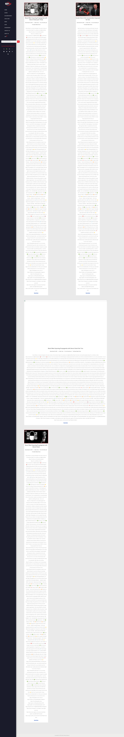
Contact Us (7, 30)
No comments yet (43, 22)
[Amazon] (12, 52)
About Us (7, 33)
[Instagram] (9, 49)
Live (5, 36)
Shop (6, 24)
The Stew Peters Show (36, 24)
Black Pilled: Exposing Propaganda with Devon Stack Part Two (65, 348)
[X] (4, 49)
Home (6, 9)
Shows (6, 12)
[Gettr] (7, 52)
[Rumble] (7, 49)
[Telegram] (9, 52)
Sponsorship (8, 27)
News (6, 21)
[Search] (18, 42)
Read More (36, 293)
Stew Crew (7, 18)
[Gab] (12, 49)
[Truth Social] (4, 52)
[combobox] (9, 42)
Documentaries (8, 15)
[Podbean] (8, 54)
